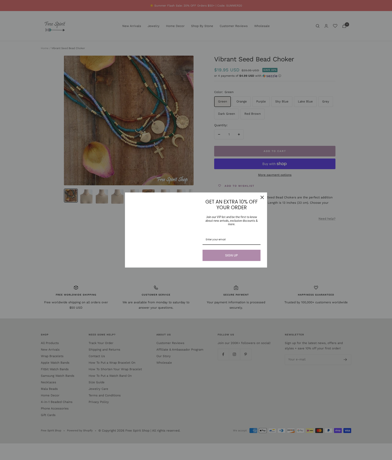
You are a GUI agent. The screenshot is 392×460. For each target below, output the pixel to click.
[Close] (262, 197)
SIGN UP (231, 255)
